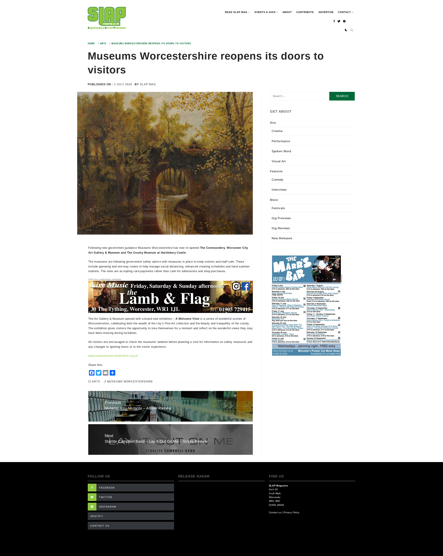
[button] (346, 30)
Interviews (279, 189)
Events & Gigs (265, 12)
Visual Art (279, 161)
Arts (96, 381)
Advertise (326, 12)
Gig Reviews (281, 228)
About (287, 12)
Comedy (277, 179)
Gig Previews (281, 218)
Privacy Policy (291, 512)
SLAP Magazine (278, 485)
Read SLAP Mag (236, 12)
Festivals (278, 208)
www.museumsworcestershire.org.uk (113, 355)
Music (274, 200)
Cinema (277, 131)
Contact (344, 12)
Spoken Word (281, 151)
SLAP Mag (148, 84)
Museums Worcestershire (130, 381)
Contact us (275, 512)
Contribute (305, 12)
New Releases (282, 238)
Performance (281, 141)
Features (276, 171)
